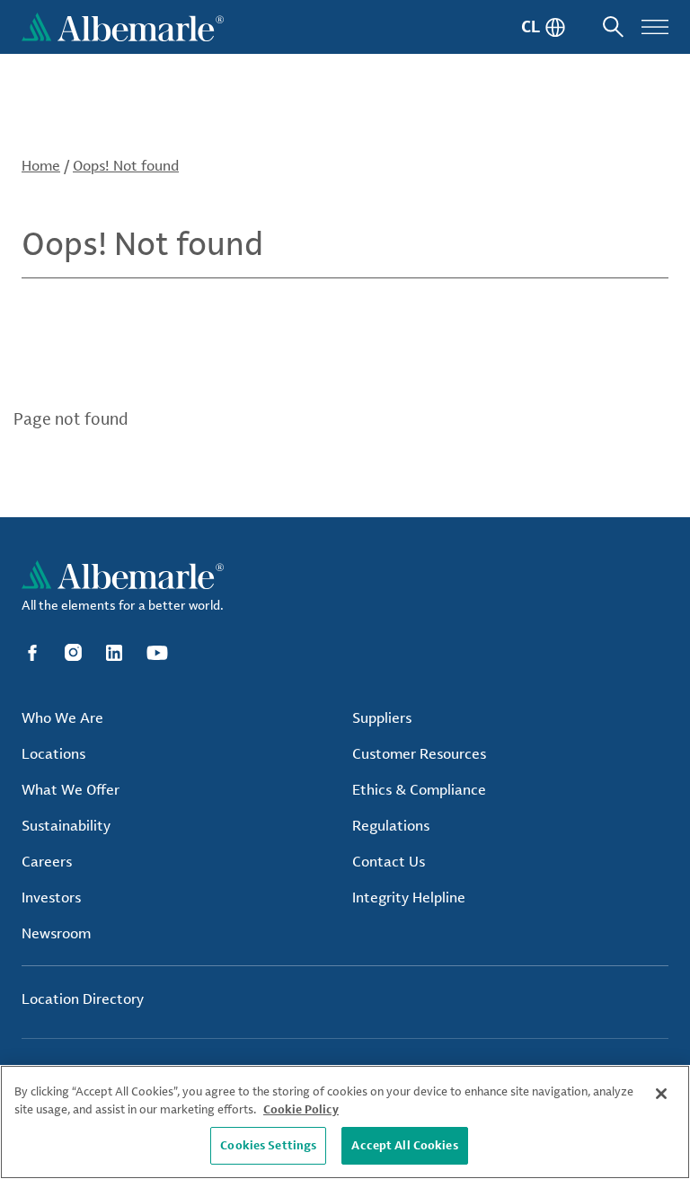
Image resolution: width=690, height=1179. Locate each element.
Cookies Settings (268, 1145)
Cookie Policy (301, 1109)
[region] (345, 1122)
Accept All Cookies (404, 1145)
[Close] (661, 1093)
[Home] (123, 27)
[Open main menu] (654, 27)
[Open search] (613, 27)
